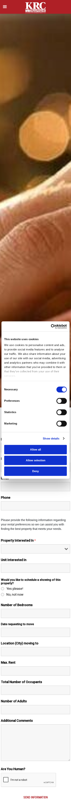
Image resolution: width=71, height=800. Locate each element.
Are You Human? (13, 769)
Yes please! (14, 589)
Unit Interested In (13, 560)
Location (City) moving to (19, 643)
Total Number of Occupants (21, 682)
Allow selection (35, 460)
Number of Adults (14, 701)
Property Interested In (18, 540)
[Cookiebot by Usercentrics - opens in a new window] (51, 326)
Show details (51, 438)
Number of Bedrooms (17, 605)
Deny (35, 471)
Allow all (35, 449)
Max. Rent (8, 662)
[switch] (61, 401)
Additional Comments (17, 720)
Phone (5, 497)
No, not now (14, 594)
